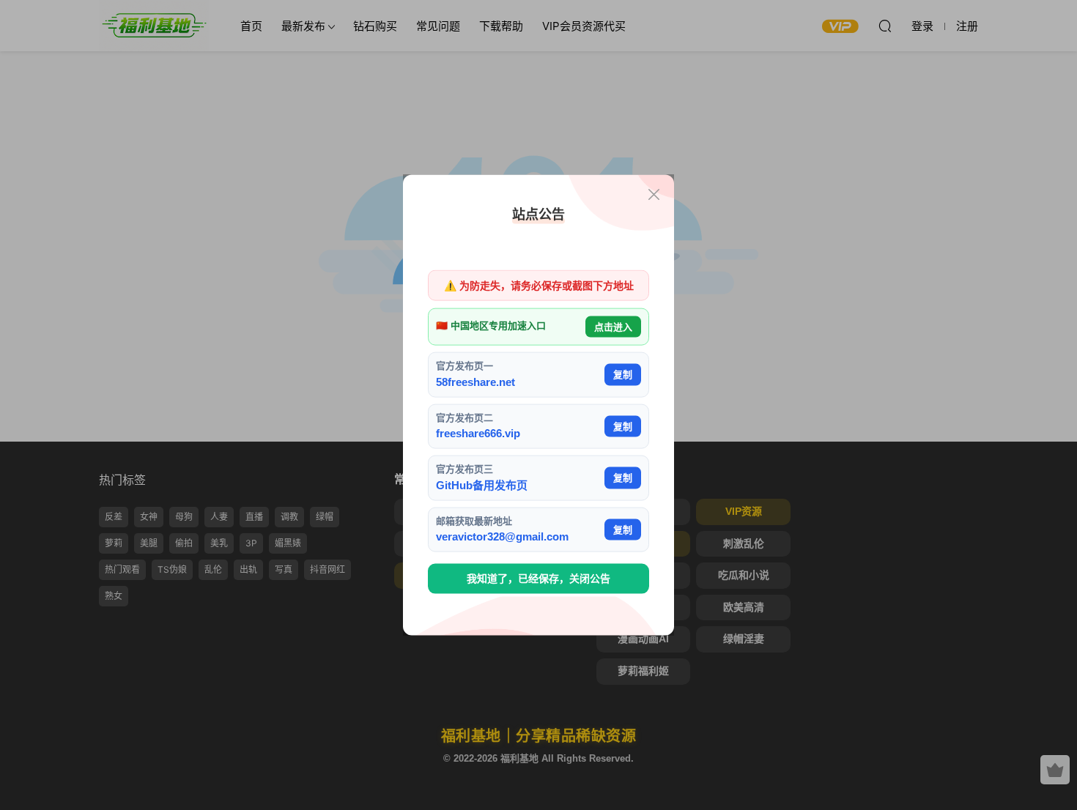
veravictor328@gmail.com (502, 536)
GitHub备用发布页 (482, 484)
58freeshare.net (475, 381)
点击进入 (613, 326)
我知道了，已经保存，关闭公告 (538, 578)
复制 (622, 374)
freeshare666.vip (478, 433)
